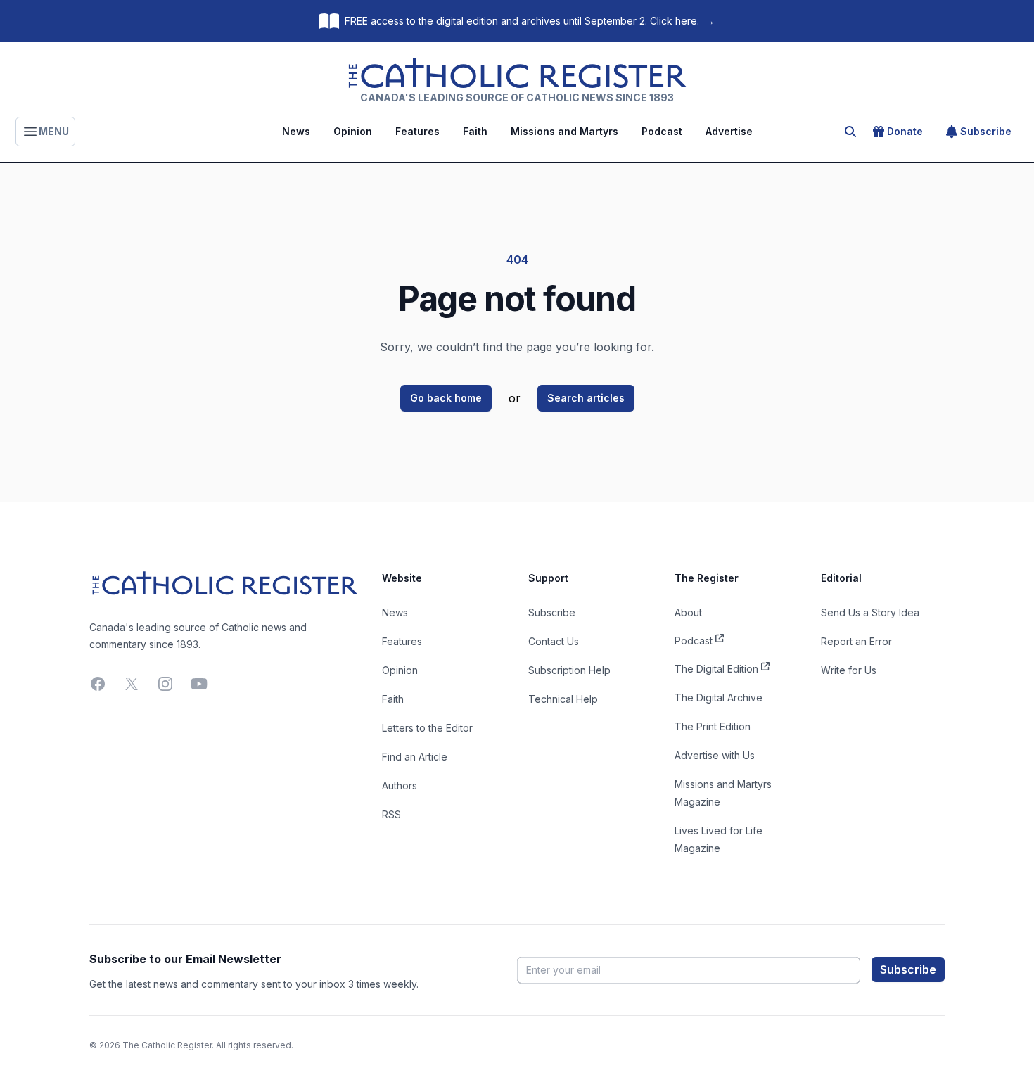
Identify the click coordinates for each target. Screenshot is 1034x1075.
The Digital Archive (718, 698)
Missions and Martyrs (564, 131)
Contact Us (553, 641)
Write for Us (848, 670)
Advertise (729, 131)
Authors (399, 785)
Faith (475, 131)
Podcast (662, 131)
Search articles (586, 398)
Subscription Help (569, 670)
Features (417, 131)
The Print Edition (713, 726)
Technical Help (563, 699)
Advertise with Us (715, 755)
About (688, 612)
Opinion (352, 131)
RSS (391, 814)
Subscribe (985, 131)
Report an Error (856, 641)
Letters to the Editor (427, 728)
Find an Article (414, 757)
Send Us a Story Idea (870, 612)
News (296, 131)
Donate (905, 131)
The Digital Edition (716, 669)
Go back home (446, 398)
